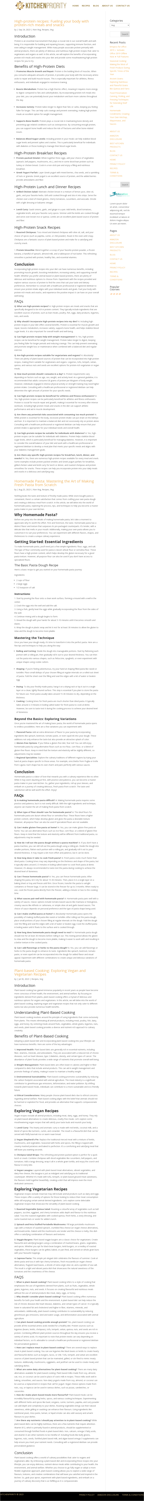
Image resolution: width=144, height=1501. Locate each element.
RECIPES (86, 5)
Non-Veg (37, 29)
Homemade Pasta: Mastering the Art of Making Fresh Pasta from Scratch (54, 483)
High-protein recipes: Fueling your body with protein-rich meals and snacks (51, 23)
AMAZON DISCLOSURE (108, 1495)
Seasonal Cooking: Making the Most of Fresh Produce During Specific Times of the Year (120, 68)
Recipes (45, 29)
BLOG (96, 5)
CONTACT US (123, 5)
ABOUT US (107, 5)
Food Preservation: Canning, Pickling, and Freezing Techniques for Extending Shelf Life (120, 99)
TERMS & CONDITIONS (133, 1495)
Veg (51, 29)
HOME (75, 5)
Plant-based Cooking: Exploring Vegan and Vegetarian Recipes (50, 972)
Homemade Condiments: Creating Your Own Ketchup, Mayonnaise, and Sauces (119, 117)
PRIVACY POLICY (117, 164)
